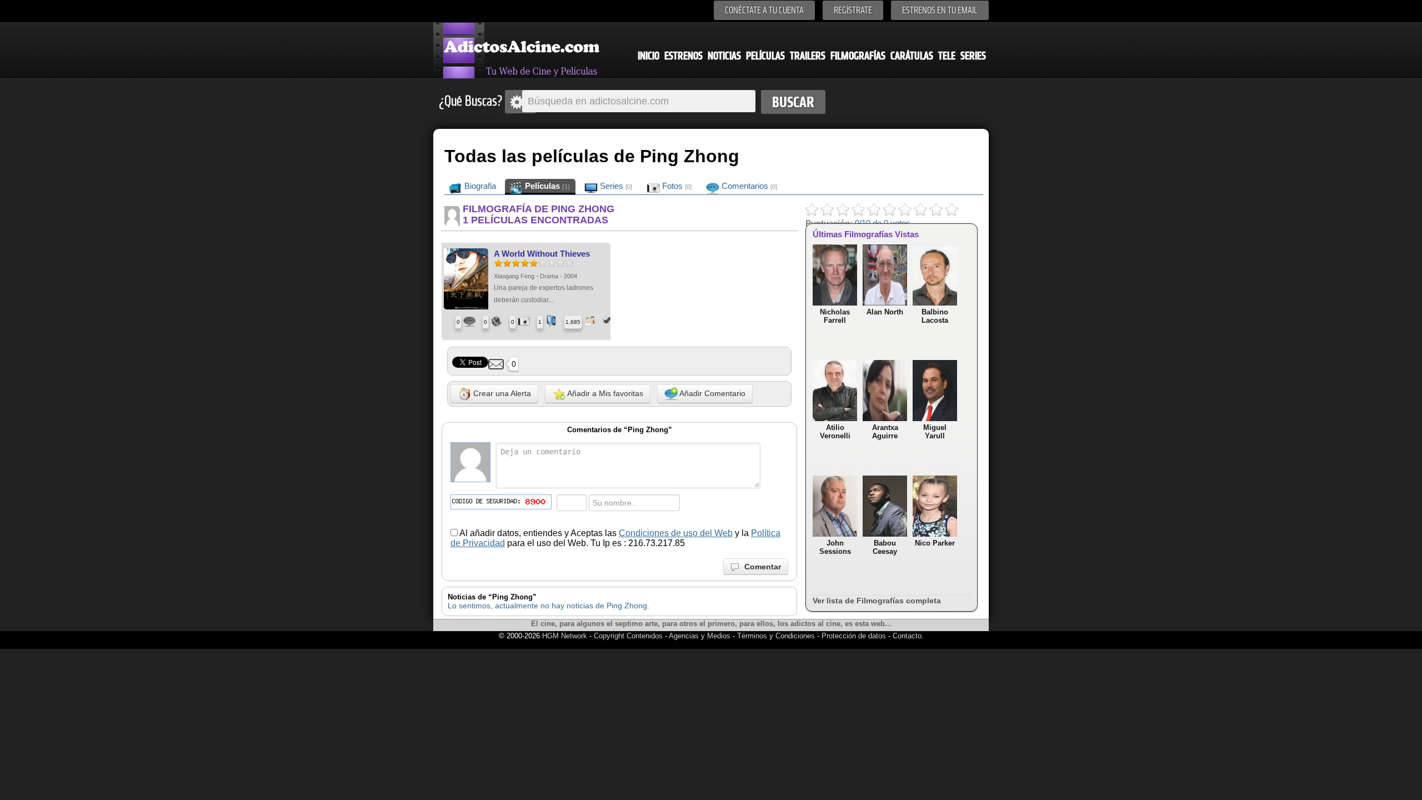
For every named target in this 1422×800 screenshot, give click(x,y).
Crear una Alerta (501, 393)
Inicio (648, 56)
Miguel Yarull (935, 431)
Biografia (479, 186)
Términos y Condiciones (777, 636)
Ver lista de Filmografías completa (877, 600)
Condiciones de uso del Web (676, 533)
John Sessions (835, 547)
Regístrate (853, 10)
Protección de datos (854, 636)
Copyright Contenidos (628, 636)
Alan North (885, 312)
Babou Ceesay (885, 547)
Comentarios (748, 186)
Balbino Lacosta (935, 316)
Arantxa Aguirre (885, 431)
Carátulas (911, 56)
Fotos (676, 186)
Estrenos (683, 56)
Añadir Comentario (711, 393)
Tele (946, 56)
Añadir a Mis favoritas (604, 393)
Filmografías (857, 56)
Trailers (807, 56)
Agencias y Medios (699, 636)
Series (973, 56)
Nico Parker (935, 543)
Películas (765, 56)
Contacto (907, 636)
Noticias (724, 56)
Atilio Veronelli (835, 431)
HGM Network (564, 636)
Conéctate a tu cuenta (764, 10)
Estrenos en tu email (940, 10)
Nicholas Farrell (835, 316)
